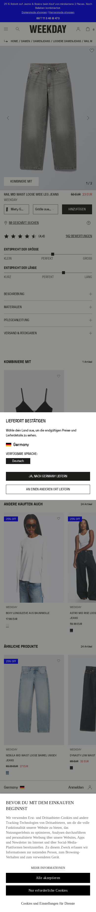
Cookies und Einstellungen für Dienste (48, 903)
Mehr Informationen (48, 868)
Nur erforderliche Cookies (48, 890)
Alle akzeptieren (48, 878)
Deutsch (18, 461)
